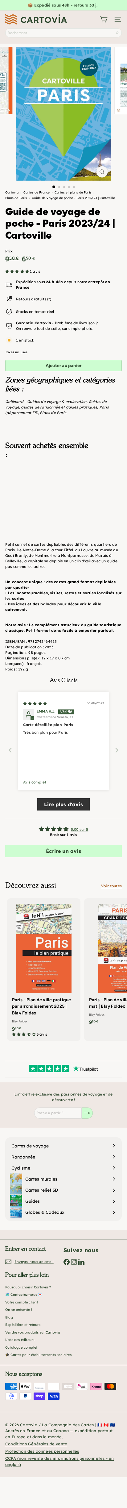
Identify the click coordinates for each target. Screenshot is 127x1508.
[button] (17, 271)
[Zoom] (102, 172)
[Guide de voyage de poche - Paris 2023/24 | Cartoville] (63, 494)
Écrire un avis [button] (63, 851)
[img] (35, 703)
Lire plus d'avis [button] (63, 804)
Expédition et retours (22, 1324)
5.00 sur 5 (79, 829)
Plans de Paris (53, 412)
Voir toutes (111, 886)
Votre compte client (21, 1302)
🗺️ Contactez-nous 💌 (23, 1294)
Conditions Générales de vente (36, 1443)
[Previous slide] (10, 750)
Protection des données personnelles (42, 1451)
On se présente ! (18, 1309)
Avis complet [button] (34, 782)
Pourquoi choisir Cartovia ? (28, 1287)
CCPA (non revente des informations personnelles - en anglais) (59, 1461)
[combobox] (63, 32)
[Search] (117, 32)
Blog (9, 1317)
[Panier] (103, 19)
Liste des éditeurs (19, 1340)
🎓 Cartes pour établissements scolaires (38, 1355)
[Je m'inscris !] (87, 1113)
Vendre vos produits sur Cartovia (32, 1332)
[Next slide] (117, 750)
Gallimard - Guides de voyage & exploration (46, 401)
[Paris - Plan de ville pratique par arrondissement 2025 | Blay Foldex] (43, 969)
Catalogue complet (21, 1347)
